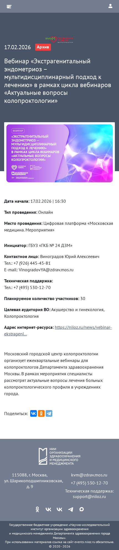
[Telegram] (49, 413)
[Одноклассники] (41, 413)
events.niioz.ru (84, 542)
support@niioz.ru (89, 496)
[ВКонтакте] (33, 413)
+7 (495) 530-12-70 (89, 483)
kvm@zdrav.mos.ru (89, 475)
